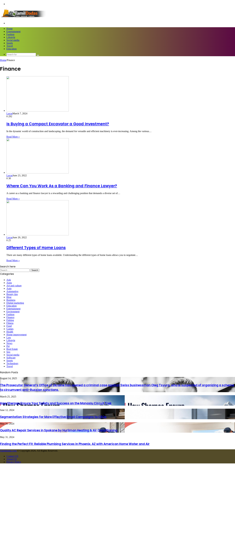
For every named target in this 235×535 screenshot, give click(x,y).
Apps (9, 282)
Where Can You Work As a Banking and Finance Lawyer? (61, 185)
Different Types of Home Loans (36, 247)
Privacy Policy (13, 462)
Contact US (12, 456)
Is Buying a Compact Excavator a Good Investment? (57, 124)
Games (9, 328)
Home (9, 28)
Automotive (12, 291)
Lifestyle (10, 37)
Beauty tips (12, 294)
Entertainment (13, 31)
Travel (9, 46)
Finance (10, 317)
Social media (12, 40)
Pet (8, 346)
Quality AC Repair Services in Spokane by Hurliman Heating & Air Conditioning (58, 430)
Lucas (9, 113)
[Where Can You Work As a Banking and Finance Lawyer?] (37, 172)
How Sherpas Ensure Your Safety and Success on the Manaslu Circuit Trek (56, 403)
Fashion (10, 34)
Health (9, 331)
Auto (9, 288)
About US (11, 459)
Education (11, 48)
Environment (13, 311)
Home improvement (16, 334)
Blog (8, 297)
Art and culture (14, 285)
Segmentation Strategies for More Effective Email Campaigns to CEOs (53, 417)
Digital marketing (15, 303)
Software (11, 357)
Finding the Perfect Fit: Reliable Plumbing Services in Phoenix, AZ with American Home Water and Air (75, 444)
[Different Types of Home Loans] (37, 234)
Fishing (10, 320)
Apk (8, 279)
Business (10, 300)
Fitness (9, 323)
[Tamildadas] (24, 17)
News (9, 343)
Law (8, 337)
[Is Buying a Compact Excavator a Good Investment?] (37, 110)
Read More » (13, 136)
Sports (9, 43)
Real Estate (12, 349)
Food (9, 326)
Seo (8, 352)
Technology (12, 363)
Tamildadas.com (8, 450)
